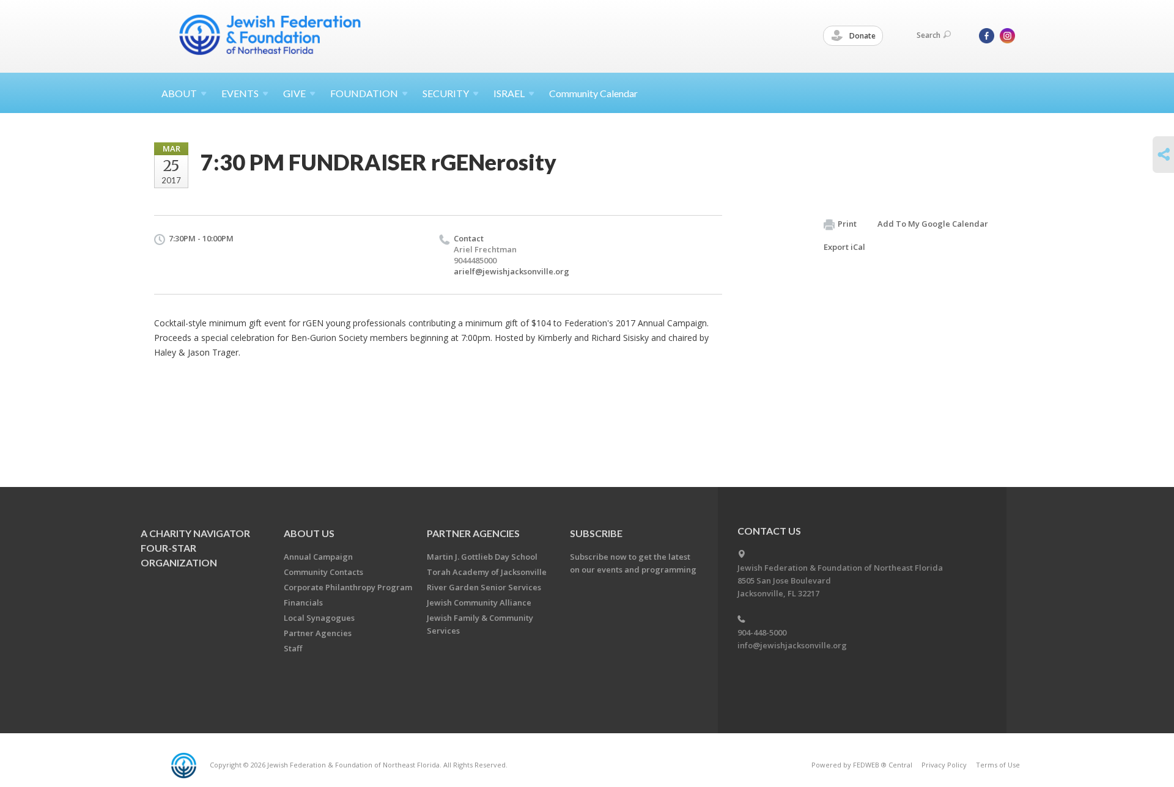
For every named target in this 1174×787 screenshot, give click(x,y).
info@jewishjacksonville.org (792, 645)
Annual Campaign (318, 556)
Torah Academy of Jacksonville (487, 571)
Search (928, 35)
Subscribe (596, 533)
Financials (303, 602)
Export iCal (844, 246)
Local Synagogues (319, 617)
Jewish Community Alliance (479, 602)
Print (847, 223)
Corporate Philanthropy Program (348, 587)
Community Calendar (593, 93)
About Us (309, 533)
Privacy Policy (944, 764)
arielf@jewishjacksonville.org (511, 271)
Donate (861, 36)
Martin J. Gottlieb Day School (482, 556)
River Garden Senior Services (484, 587)
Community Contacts (323, 571)
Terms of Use (998, 764)
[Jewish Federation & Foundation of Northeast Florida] (270, 35)
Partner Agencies (318, 633)
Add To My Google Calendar (932, 223)
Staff (293, 648)
